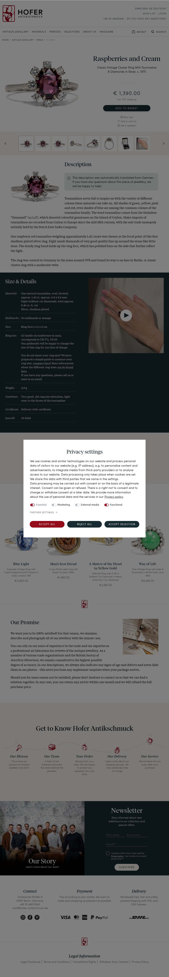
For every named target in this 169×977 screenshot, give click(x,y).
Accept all (47, 524)
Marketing (63, 505)
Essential (41, 505)
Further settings (42, 512)
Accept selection (122, 524)
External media (90, 505)
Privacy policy (113, 497)
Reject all (84, 524)
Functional (116, 505)
